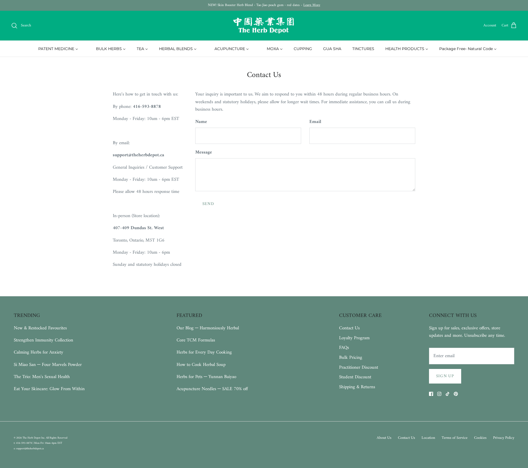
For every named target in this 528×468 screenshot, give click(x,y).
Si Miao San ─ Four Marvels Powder (48, 365)
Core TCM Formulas (196, 340)
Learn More (311, 5)
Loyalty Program (354, 338)
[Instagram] (439, 394)
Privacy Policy (503, 437)
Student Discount (355, 377)
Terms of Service (455, 437)
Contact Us (349, 328)
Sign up (445, 376)
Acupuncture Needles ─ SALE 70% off (212, 389)
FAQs (344, 348)
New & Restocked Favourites (40, 328)
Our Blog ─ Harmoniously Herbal (208, 328)
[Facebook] (431, 394)
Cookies (480, 437)
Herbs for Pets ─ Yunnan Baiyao (206, 377)
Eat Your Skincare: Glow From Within (49, 389)
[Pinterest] (456, 394)
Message (203, 152)
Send (208, 204)
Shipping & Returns (357, 387)
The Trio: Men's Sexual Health (42, 377)
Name (201, 122)
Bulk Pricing (350, 358)
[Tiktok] (448, 394)
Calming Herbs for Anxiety (38, 352)
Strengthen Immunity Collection (43, 340)
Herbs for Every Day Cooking (204, 352)
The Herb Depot (32, 438)
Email (315, 122)
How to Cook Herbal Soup (201, 365)
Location (428, 437)
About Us (384, 437)
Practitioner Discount (358, 367)
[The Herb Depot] (264, 25)
